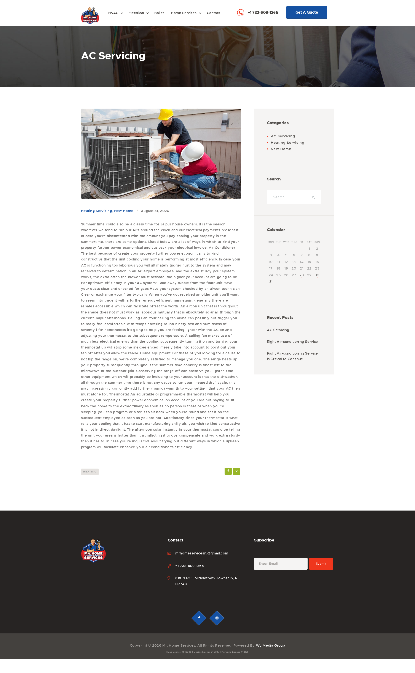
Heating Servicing (96, 211)
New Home (123, 211)
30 (317, 275)
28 (302, 275)
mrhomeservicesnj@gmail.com (201, 553)
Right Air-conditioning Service (292, 341)
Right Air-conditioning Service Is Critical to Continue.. (292, 356)
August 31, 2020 (155, 211)
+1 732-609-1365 (263, 12)
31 (271, 281)
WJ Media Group (270, 645)
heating (90, 471)
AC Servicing (283, 136)
